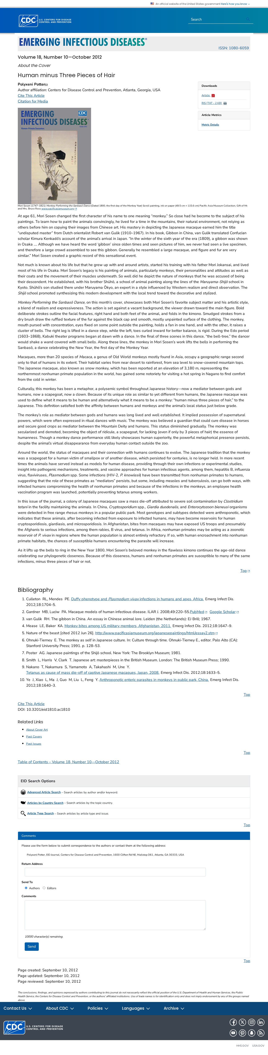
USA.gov (258, 1046)
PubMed (198, 611)
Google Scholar (224, 611)
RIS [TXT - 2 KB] (212, 103)
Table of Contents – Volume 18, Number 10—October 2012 (68, 761)
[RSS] (260, 1033)
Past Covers (34, 737)
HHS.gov (242, 1046)
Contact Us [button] (15, 1008)
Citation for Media (33, 101)
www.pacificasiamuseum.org (59, 208)
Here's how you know (234, 4)
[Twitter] (242, 1022)
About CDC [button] (57, 1008)
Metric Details (210, 125)
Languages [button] (133, 1008)
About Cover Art (37, 730)
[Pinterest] (242, 1033)
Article (206, 95)
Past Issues (33, 744)
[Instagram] (251, 1022)
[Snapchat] (251, 1033)
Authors (34, 888)
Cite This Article (31, 95)
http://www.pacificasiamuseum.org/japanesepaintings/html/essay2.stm (156, 632)
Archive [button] (172, 1008)
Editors (51, 888)
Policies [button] (96, 1008)
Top (245, 570)
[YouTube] (233, 1033)
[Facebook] (233, 1022)
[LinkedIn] (260, 1022)
